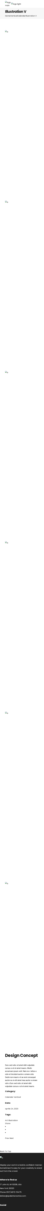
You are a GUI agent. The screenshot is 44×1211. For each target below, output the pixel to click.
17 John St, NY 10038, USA (11, 1184)
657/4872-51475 (13, 1192)
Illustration (13, 1120)
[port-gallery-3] (22, 455)
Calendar (9, 1097)
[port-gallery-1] (22, 114)
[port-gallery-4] (22, 625)
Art (6, 1120)
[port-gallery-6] (22, 966)
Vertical (17, 1097)
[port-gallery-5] (22, 796)
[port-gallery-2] (22, 285)
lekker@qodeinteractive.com (13, 1196)
